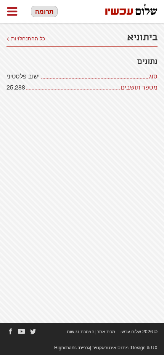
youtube (22, 331)
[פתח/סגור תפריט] (12, 11)
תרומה (44, 11)
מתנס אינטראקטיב (110, 347)
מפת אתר (106, 331)
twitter (33, 331)
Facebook (10, 331)
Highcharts (65, 347)
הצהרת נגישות (81, 331)
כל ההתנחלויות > (25, 38)
